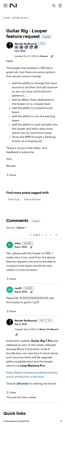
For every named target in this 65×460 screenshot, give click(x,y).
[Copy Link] (52, 56)
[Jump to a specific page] (56, 235)
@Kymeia (22, 383)
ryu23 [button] (18, 288)
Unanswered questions (32, 420)
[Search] (54, 5)
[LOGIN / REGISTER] (60, 5)
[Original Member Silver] (17, 47)
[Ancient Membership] (26, 47)
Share (11, 175)
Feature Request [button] (32, 199)
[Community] (13, 5)
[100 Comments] (36, 47)
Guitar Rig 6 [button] (13, 199)
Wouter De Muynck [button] (26, 43)
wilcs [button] (18, 243)
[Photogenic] (21, 47)
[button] (9, 45)
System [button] (44, 56)
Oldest (20, 227)
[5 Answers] (31, 47)
